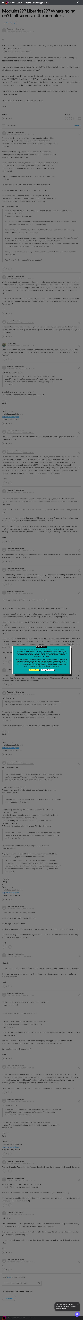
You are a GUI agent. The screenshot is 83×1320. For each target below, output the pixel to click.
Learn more (45, 656)
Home (10, 3)
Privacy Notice (37, 663)
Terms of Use (52, 663)
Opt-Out (55, 666)
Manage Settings (47, 670)
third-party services (27, 664)
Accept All (33, 670)
